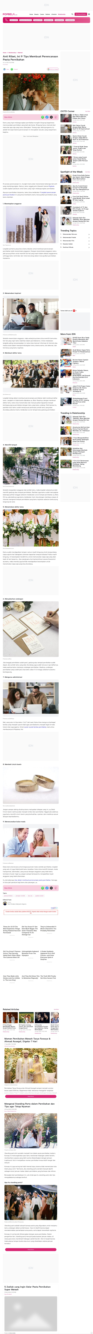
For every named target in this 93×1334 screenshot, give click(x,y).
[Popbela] (10, 14)
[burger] (89, 14)
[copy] (55, 117)
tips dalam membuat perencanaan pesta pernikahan (33, 880)
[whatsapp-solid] (42, 117)
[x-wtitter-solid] (51, 117)
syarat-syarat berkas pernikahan (35, 727)
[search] (72, 14)
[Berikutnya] (59, 997)
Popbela (51, 186)
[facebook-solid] (47, 117)
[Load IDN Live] (75, 321)
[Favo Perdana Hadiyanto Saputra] (5, 903)
